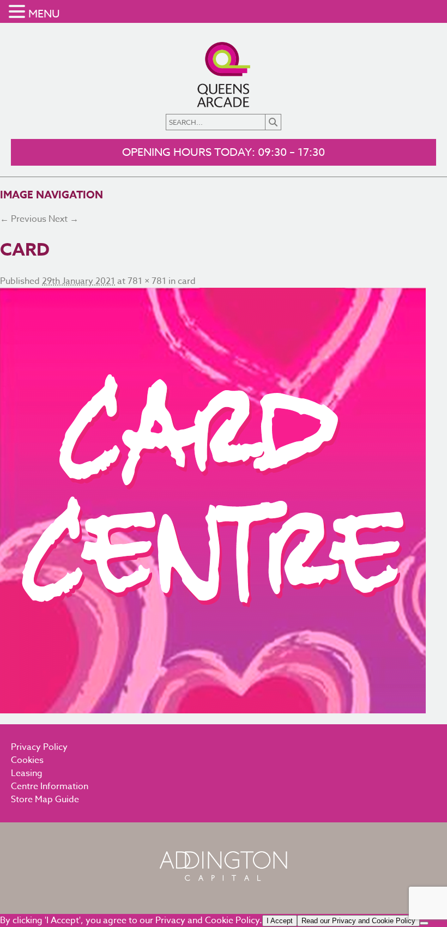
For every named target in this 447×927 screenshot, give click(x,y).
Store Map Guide (45, 799)
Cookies (27, 760)
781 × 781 (147, 281)
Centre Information (49, 786)
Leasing (27, 773)
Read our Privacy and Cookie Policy (358, 921)
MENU (44, 14)
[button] (18, 12)
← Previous (23, 219)
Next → (63, 219)
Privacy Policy (39, 747)
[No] (424, 923)
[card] (223, 500)
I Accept (280, 921)
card (187, 281)
